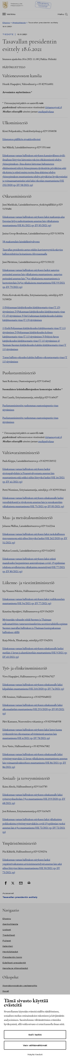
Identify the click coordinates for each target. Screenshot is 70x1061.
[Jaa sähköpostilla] (21, 882)
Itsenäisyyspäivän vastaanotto (19, 985)
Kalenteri (7, 946)
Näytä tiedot (35, 1054)
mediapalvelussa (46, 111)
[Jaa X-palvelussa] (13, 882)
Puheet (6, 940)
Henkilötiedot (10, 951)
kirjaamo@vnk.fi (53, 107)
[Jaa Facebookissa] (5, 882)
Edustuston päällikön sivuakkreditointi (21, 139)
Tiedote (8, 34)
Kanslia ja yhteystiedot (15, 968)
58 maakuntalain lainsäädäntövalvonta (21, 241)
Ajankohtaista (19, 22)
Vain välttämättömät (35, 1045)
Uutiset (6, 929)
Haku (61, 14)
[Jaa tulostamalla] (29, 882)
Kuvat (5, 991)
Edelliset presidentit (14, 962)
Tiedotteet (8, 935)
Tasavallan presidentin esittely (19, 897)
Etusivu (6, 22)
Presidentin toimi (12, 957)
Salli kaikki (35, 1034)
